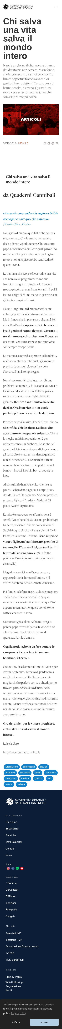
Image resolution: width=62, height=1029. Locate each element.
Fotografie (11, 909)
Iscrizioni (11, 902)
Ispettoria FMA (14, 939)
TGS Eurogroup (15, 959)
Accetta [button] (44, 1022)
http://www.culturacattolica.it (21, 752)
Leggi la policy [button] (18, 1013)
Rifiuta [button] (16, 1022)
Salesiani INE (13, 933)
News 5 (23, 143)
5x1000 (10, 953)
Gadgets (10, 916)
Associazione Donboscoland (22, 946)
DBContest (12, 889)
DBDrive (10, 896)
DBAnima (11, 883)
